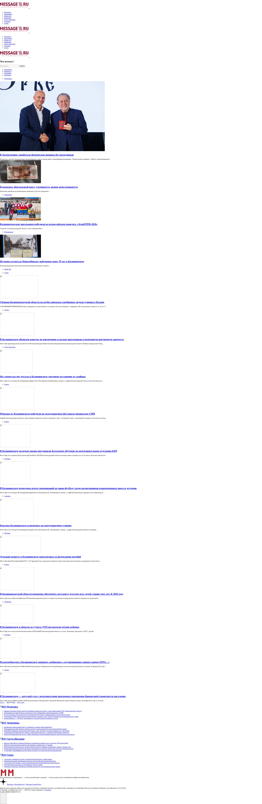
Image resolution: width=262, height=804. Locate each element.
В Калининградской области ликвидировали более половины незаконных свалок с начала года (37, 747)
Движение (7, 602)
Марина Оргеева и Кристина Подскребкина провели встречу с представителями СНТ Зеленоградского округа (43, 711)
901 (19, 702)
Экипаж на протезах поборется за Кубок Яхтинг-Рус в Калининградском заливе (32, 766)
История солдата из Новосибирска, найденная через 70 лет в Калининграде (42, 261)
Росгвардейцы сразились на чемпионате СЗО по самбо (23, 765)
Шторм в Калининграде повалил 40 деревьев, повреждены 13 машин (28, 745)
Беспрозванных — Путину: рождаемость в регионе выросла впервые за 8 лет (31, 718)
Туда (1, 702)
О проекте (47, 790)
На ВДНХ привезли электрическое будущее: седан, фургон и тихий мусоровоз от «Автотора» (37, 731)
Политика (7, 12)
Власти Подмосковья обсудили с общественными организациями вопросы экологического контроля (39, 734)
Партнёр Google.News (33, 784)
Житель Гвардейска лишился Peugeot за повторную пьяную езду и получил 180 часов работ (36, 743)
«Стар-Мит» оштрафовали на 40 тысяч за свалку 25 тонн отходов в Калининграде (33, 750)
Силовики (7, 73)
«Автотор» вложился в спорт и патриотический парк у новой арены (28, 759)
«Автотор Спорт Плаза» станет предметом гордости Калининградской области (32, 763)
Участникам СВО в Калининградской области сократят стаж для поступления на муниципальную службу (41, 716)
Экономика (8, 14)
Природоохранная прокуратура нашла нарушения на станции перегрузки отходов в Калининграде (38, 749)
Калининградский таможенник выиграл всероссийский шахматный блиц (30, 761)
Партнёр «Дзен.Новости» (16, 784)
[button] (3, 798)
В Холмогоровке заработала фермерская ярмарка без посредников (37, 154)
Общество (7, 16)
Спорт (6, 23)
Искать (22, 66)
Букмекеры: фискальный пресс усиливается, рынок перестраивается (39, 187)
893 (14, 702)
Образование (8, 232)
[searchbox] (9, 66)
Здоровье (7, 21)
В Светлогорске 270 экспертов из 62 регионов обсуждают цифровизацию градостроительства (37, 715)
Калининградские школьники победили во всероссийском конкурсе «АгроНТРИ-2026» (49, 224)
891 (8, 702)
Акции (6, 310)
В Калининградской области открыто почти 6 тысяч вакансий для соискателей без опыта (35, 729)
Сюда (22, 702)
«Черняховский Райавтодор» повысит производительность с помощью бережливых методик (36, 733)
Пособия (7, 533)
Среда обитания (9, 20)
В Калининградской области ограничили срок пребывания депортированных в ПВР (33, 713)
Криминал (7, 18)
